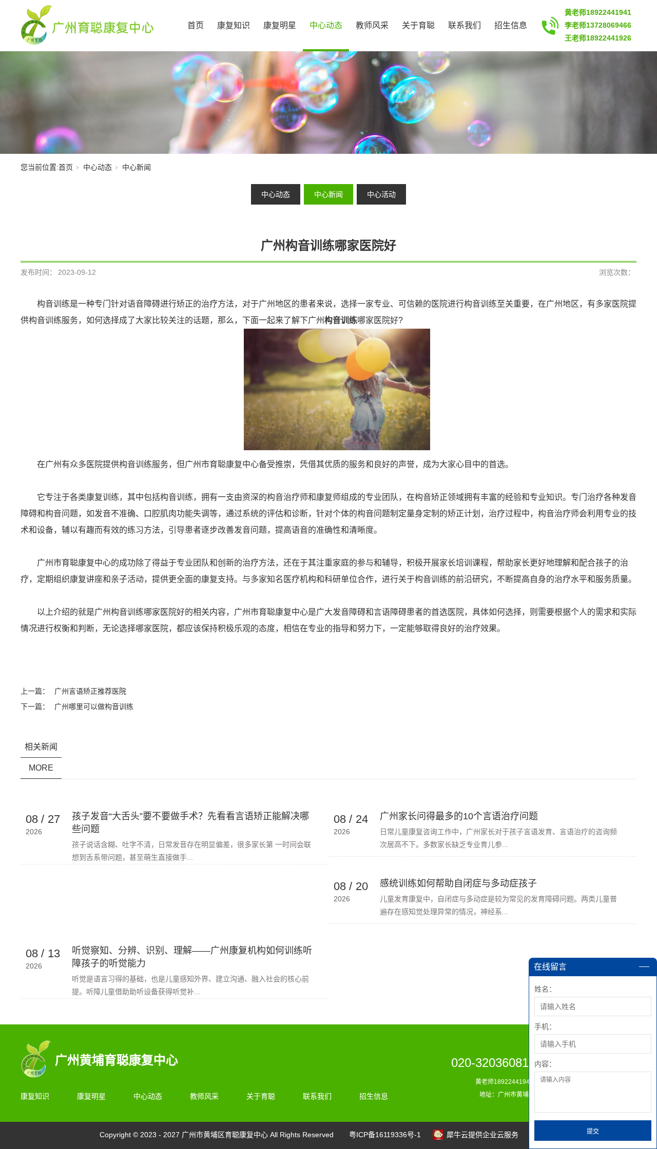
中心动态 (326, 25)
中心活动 (381, 194)
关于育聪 (418, 25)
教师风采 (372, 25)
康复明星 (279, 25)
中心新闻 (136, 167)
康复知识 (233, 25)
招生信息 (510, 25)
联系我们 (464, 25)
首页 (195, 25)
